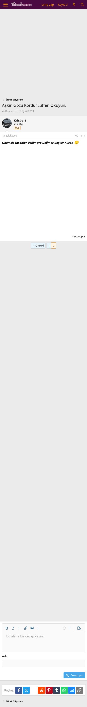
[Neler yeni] (74, 4)
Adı (4, 656)
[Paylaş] (76, 135)
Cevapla (80, 236)
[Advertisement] (43, 54)
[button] (7, 628)
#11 (83, 135)
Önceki (39, 245)
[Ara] (82, 4)
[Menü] (5, 5)
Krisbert (10, 111)
